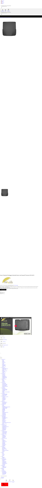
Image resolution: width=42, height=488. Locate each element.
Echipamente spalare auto (5, 426)
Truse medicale (4, 467)
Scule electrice (4, 399)
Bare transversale (4, 472)
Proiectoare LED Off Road (5, 450)
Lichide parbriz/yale (4, 408)
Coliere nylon (4, 419)
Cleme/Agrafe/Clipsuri (5, 417)
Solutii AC (3, 411)
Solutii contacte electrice (5, 412)
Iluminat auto (2, 446)
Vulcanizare (3, 464)
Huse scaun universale (5, 386)
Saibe (3, 423)
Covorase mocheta (4, 432)
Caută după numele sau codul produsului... (6, 5)
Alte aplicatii (3, 406)
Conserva (3, 454)
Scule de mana (4, 461)
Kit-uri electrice (4, 402)
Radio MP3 (3, 443)
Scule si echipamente (3, 458)
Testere (3, 392)
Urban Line (4, 341)
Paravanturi (3, 371)
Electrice (3, 361)
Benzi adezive (4, 416)
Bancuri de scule (4, 459)
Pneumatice (3, 365)
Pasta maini (3, 410)
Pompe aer (3, 437)
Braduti (3, 453)
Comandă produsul (3, 289)
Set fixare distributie (4, 463)
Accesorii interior (3, 373)
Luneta (3, 469)
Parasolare (3, 390)
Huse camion (4, 362)
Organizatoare (4, 376)
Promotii (2, 456)
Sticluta (3, 455)
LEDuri (3, 449)
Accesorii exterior (3, 367)
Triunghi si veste (4, 466)
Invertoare (3, 442)
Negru (3, 346)
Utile (3, 366)
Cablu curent (3, 388)
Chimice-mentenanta (3, 404)
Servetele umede (4, 428)
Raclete (3, 391)
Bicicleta (3, 380)
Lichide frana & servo (4, 407)
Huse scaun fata (4, 385)
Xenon (3, 451)
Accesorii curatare (4, 425)
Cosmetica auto (2, 424)
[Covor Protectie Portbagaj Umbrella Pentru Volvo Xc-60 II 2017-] (2, 356)
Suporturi (3, 378)
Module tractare (4, 403)
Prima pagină (1, 17)
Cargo (3, 360)
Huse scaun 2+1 (4, 383)
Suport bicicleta (4, 473)
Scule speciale (4, 462)
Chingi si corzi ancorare (5, 368)
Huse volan (3, 375)
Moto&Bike (3, 409)
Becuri (3, 379)
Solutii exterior (4, 429)
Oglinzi (3, 370)
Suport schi (3, 474)
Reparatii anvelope (4, 438)
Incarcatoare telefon (4, 394)
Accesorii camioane (3, 359)
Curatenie (3, 397)
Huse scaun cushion (4, 384)
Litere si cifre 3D (4, 369)
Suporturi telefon (4, 395)
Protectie (3, 387)
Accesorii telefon (3, 393)
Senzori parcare (4, 444)
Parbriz (3, 470)
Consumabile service (3, 415)
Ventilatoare (3, 445)
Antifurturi (3, 374)
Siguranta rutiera (3, 465)
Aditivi (3, 405)
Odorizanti (2, 452)
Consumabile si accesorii (5, 396)
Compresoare (4, 436)
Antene (3, 439)
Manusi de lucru (4, 420)
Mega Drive (3, 457)
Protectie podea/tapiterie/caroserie (6, 422)
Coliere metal (4, 418)
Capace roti (3, 435)
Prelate (3, 372)
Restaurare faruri (4, 427)
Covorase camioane (4, 431)
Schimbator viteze (4, 377)
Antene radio (3, 440)
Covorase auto (5, 17)
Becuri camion (4, 448)
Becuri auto (3, 447)
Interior (3, 363)
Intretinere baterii (4, 441)
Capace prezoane (4, 434)
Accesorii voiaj (4, 471)
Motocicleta (3, 381)
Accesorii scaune (3, 382)
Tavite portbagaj (9, 17)
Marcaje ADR (3, 364)
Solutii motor (4, 413)
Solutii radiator (4, 414)
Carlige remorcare (3, 401)
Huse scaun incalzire (4, 389)
